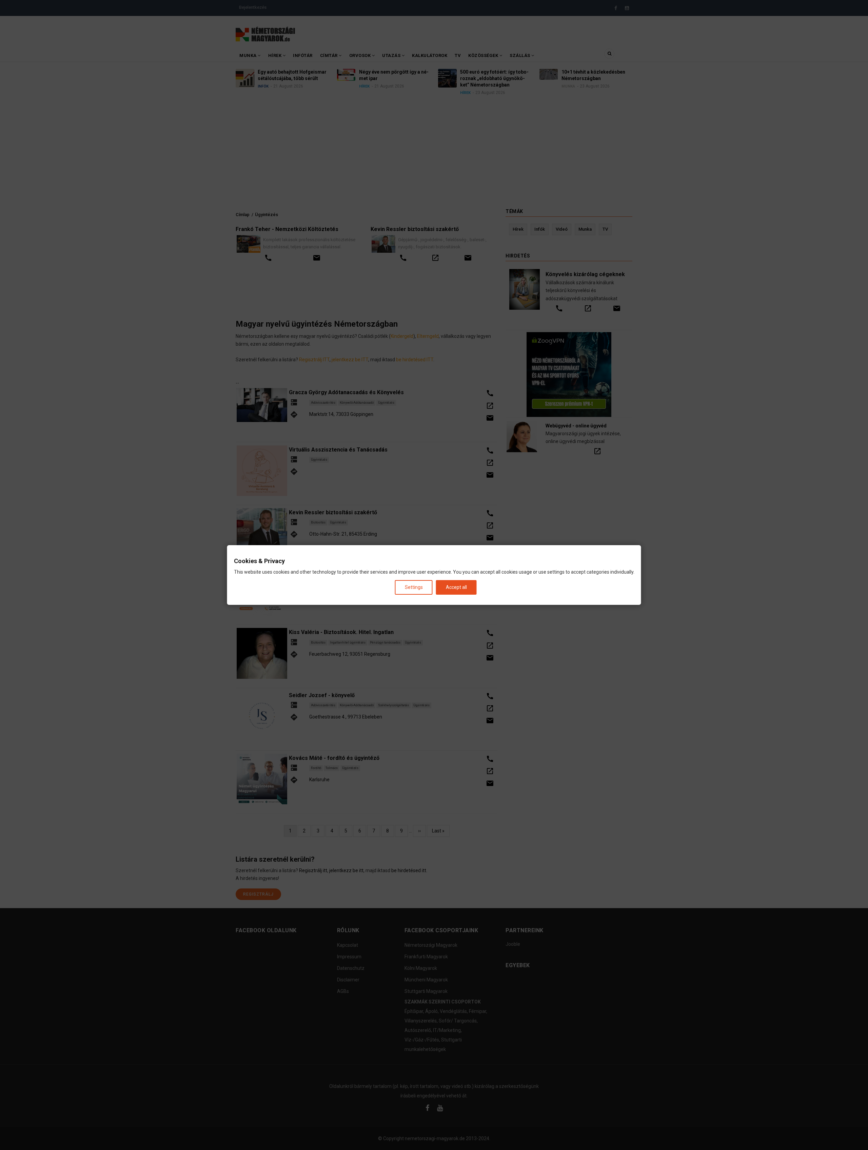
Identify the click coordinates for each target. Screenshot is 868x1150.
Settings (414, 587)
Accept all (456, 587)
